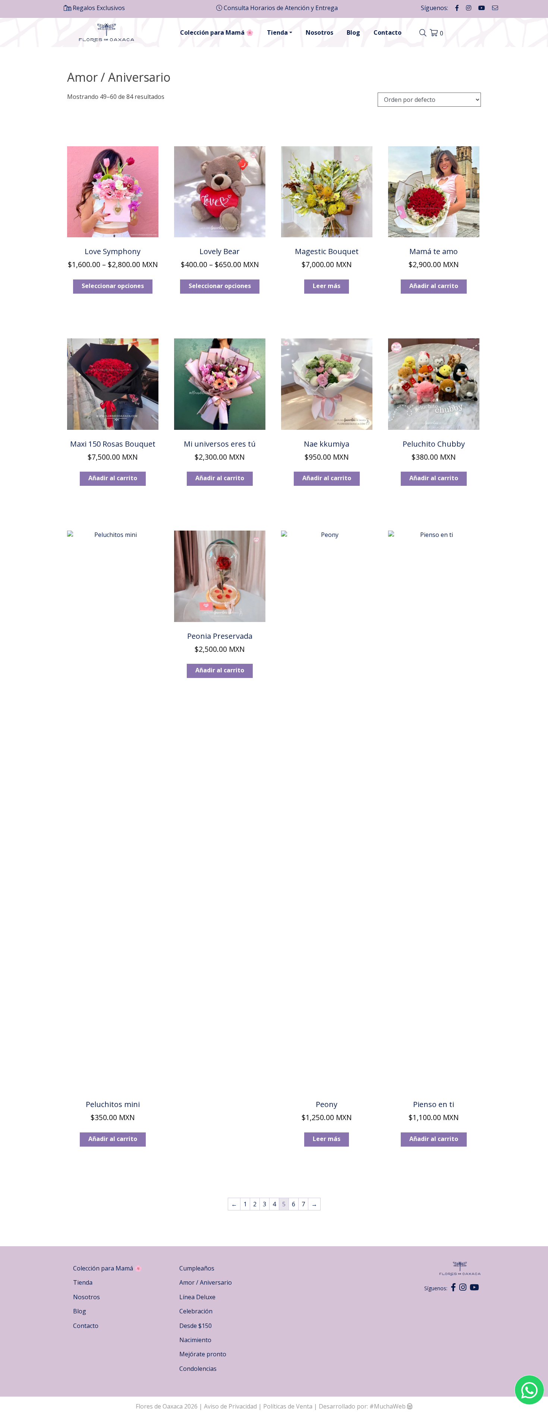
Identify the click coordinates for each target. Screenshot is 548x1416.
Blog (353, 32)
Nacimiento (195, 1340)
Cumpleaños (196, 1268)
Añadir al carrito (433, 286)
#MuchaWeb (387, 1406)
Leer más (326, 286)
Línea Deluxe (197, 1297)
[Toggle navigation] (423, 33)
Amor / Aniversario (205, 1282)
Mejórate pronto (202, 1354)
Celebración (195, 1311)
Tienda (277, 32)
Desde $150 (195, 1326)
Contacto (387, 32)
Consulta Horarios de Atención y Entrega (280, 8)
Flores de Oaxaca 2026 (167, 1406)
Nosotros (319, 32)
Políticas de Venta (287, 1406)
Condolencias (198, 1369)
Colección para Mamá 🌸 (216, 32)
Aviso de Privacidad (231, 1406)
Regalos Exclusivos (98, 8)
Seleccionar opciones (113, 286)
